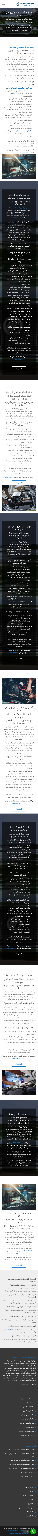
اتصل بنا (19, 369)
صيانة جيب (31, 1499)
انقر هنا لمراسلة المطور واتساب (19, 1533)
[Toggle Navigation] (3, 4)
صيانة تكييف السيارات (27, 1407)
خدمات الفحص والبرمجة (27, 1423)
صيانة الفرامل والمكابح (27, 1419)
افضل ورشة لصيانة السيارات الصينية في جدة (21, 1449)
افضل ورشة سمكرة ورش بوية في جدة (22, 1460)
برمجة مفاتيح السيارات (27, 1435)
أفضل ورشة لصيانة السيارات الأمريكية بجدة (21, 1464)
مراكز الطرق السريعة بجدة (20, 207)
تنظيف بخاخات (30, 1427)
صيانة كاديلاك (30, 1512)
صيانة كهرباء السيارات (27, 1411)
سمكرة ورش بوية (29, 1402)
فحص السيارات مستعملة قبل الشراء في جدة (21, 1468)
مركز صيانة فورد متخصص (26, 1508)
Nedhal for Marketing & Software (15, 1530)
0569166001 (26, 152)
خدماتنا (32, 1491)
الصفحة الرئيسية (29, 1487)
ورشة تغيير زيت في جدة (27, 1472)
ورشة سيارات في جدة (27, 1476)
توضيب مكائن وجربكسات (26, 1431)
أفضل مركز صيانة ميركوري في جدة (19, 13)
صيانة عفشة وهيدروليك (27, 1415)
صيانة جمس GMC (28, 1495)
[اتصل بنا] (33, 1531)
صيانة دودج (31, 1503)
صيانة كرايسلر (30, 1516)
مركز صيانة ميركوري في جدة (21, 47)
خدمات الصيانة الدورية (27, 1398)
